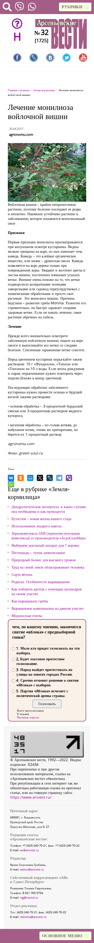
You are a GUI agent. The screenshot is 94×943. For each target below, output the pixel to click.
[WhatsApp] (11, 484)
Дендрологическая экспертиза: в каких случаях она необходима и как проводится (48, 509)
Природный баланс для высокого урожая (43, 560)
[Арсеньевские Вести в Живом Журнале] (34, 57)
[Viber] (69, 478)
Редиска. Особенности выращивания (40, 582)
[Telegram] (59, 478)
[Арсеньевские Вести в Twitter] (66, 57)
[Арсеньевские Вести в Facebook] (17, 57)
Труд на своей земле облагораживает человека (47, 567)
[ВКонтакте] (11, 478)
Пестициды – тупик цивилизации (38, 552)
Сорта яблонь (21, 574)
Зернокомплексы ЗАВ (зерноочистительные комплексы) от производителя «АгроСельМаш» (48, 535)
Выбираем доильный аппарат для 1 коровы (45, 545)
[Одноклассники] (20, 478)
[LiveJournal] (49, 478)
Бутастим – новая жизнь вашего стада (41, 518)
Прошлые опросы (28, 717)
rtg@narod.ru (29, 897)
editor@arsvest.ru (32, 869)
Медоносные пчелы (26, 615)
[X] (40, 478)
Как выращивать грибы (29, 601)
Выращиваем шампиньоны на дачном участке (47, 608)
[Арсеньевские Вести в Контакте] (50, 57)
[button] (75, 7)
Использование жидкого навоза (36, 526)
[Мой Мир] (30, 478)
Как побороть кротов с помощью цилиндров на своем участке (46, 591)
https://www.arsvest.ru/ (30, 797)
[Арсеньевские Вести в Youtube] (83, 57)
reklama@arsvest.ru (33, 917)
